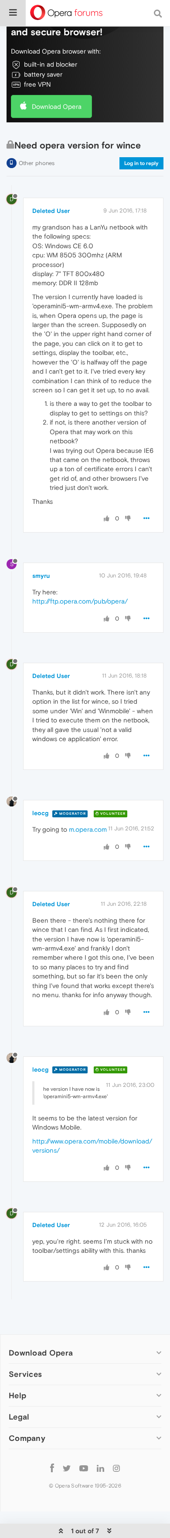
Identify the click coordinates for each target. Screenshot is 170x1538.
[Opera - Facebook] (52, 1467)
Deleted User (51, 210)
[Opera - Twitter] (66, 1468)
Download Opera (57, 106)
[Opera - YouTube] (83, 1468)
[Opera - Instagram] (116, 1468)
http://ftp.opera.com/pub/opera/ (80, 601)
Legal (19, 1416)
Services (25, 1374)
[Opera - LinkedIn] (100, 1468)
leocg (40, 812)
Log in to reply (141, 163)
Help (17, 1395)
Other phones (36, 163)
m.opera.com (88, 829)
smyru (41, 575)
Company (27, 1438)
